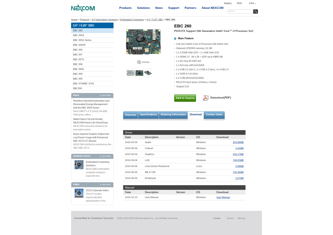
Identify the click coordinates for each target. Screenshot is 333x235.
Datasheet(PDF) (220, 97)
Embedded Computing (132, 19)
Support (173, 7)
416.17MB (238, 154)
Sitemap (241, 218)
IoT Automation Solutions (105, 19)
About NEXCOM (213, 7)
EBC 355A (78, 35)
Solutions (143, 7)
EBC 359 (77, 74)
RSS (239, 3)
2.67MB (239, 178)
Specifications (148, 114)
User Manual (223, 197)
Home (74, 19)
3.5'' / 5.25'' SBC (154, 19)
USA (251, 3)
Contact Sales (214, 114)
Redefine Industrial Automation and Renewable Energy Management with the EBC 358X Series (91, 104)
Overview (130, 114)
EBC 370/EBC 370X (83, 83)
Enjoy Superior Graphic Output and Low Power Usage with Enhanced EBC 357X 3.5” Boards (91, 137)
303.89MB (238, 142)
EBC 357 (77, 54)
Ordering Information (173, 114)
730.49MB (238, 172)
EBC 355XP (79, 45)
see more (106, 95)
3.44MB (239, 148)
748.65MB (238, 160)
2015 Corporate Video (97, 190)
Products (125, 7)
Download (196, 114)
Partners (190, 7)
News (159, 7)
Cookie (216, 218)
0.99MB (239, 166)
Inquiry (228, 3)
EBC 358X (78, 69)
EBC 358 (77, 64)
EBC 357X (78, 59)
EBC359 (77, 88)
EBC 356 (77, 49)
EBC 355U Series (82, 40)
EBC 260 (77, 30)
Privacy (230, 218)
